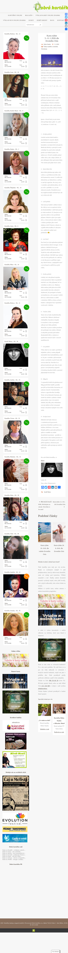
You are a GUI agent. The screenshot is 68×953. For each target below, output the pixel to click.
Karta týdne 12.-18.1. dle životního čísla (59, 503)
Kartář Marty (47, 492)
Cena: (20, 60)
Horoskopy (44, 49)
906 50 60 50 (53, 680)
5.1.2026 (56, 44)
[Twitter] (66, 17)
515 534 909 (45, 686)
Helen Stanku (47, 44)
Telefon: (6, 60)
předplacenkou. (42, 688)
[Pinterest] (66, 20)
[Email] (66, 26)
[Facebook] (34, 930)
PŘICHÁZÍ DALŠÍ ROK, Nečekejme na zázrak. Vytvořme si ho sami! (44, 505)
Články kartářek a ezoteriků (50, 46)
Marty (43, 460)
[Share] (66, 29)
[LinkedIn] (66, 23)
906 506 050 (8, 62)
